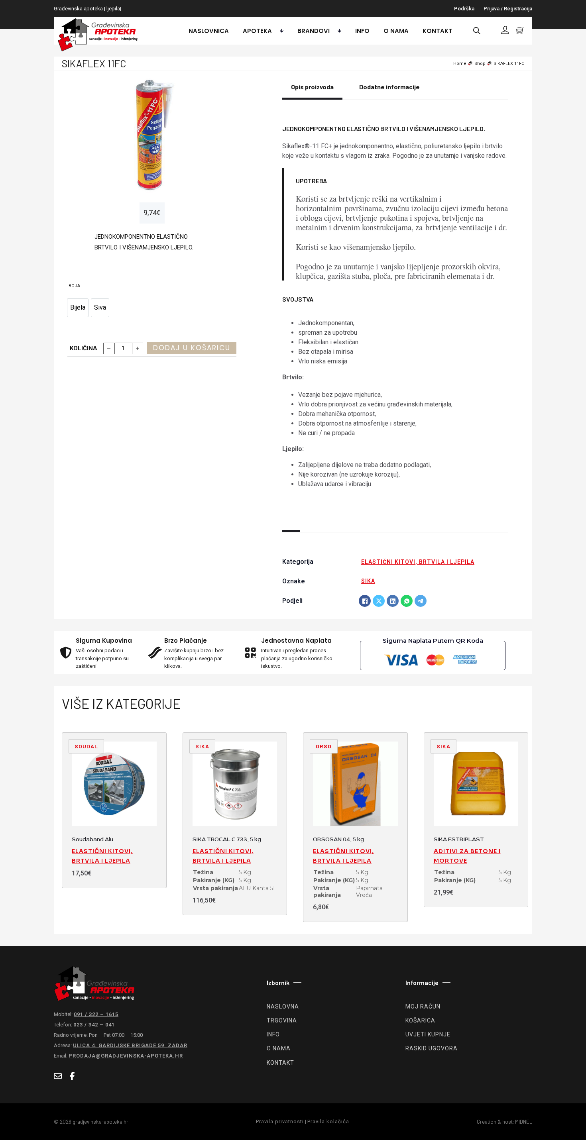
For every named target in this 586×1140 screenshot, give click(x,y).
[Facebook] (365, 601)
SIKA (368, 581)
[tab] (312, 91)
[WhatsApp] (407, 601)
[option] (77, 308)
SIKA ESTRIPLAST (459, 839)
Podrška (464, 9)
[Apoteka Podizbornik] (279, 30)
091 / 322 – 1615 (96, 1014)
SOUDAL (86, 746)
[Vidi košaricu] (520, 31)
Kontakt (437, 31)
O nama (396, 31)
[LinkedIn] (393, 601)
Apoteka (257, 31)
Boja (74, 285)
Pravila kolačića (328, 1121)
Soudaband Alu (92, 839)
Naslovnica (209, 31)
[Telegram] (421, 601)
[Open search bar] (477, 30)
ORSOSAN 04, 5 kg (338, 839)
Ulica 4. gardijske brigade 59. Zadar (130, 1045)
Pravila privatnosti (280, 1121)
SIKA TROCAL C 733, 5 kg (227, 839)
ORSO (324, 746)
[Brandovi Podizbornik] (337, 30)
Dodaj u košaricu (191, 348)
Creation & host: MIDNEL (504, 1121)
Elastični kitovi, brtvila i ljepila (417, 562)
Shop (480, 63)
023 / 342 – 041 (94, 1025)
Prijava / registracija (508, 9)
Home (459, 63)
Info (362, 31)
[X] (379, 601)
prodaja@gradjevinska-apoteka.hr (126, 1056)
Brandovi (313, 31)
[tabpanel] (395, 305)
